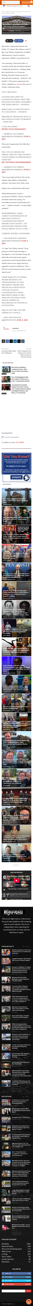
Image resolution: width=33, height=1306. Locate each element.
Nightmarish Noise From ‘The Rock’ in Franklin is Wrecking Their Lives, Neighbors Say (21, 1145)
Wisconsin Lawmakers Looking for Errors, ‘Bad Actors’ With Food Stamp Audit (15, 500)
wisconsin (12, 30)
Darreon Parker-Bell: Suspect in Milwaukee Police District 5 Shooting (21, 1055)
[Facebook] (7, 341)
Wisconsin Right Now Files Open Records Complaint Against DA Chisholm (20, 1217)
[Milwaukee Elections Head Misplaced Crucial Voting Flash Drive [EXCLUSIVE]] (6, 980)
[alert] (16, 437)
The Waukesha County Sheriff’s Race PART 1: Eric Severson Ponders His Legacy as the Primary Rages (15, 800)
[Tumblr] (23, 341)
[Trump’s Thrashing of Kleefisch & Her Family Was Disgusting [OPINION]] (6, 1047)
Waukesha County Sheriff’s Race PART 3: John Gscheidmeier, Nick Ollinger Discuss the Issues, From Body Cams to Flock (16, 761)
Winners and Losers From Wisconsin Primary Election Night (15, 707)
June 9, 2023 (22, 320)
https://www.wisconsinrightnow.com (19, 330)
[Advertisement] (16, 414)
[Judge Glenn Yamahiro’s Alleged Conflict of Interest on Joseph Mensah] (6, 1192)
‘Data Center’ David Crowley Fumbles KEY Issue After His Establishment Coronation (15, 631)
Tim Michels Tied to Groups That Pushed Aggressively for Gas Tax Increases (21, 1082)
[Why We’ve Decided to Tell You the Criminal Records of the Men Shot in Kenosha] (6, 952)
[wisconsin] (5, 30)
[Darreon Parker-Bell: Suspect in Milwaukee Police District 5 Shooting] (6, 1056)
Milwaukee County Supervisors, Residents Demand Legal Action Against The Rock (21, 1127)
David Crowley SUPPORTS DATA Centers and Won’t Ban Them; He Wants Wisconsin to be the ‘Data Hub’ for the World (16, 668)
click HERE (20, 442)
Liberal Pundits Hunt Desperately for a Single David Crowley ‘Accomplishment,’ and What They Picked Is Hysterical (16, 650)
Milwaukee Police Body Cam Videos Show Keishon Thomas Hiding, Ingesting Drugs (20, 1008)
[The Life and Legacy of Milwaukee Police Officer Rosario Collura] (6, 1201)
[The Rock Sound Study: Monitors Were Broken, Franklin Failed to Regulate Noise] (6, 1137)
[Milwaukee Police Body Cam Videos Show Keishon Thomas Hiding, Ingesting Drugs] (6, 1009)
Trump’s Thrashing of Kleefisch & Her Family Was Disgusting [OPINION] (21, 1046)
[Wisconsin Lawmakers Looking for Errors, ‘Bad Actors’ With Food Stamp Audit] (6, 369)
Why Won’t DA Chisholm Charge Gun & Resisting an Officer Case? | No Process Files (21, 1209)
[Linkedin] (15, 341)
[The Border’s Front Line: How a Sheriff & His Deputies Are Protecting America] (6, 1102)
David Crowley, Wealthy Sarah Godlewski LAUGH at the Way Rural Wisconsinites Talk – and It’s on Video (15, 688)
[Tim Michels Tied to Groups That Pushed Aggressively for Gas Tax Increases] (6, 1083)
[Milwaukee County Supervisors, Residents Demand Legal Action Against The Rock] (6, 1128)
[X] (11, 341)
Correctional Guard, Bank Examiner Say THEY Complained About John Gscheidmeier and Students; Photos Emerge (16, 743)
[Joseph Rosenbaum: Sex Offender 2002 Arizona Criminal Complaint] (6, 961)
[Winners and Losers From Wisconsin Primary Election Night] (16, 703)
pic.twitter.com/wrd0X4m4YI (16, 162)
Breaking (8, 11)
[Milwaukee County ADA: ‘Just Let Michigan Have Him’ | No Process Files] (6, 1227)
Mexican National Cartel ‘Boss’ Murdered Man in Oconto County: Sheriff (21, 1110)
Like (29, 1273)
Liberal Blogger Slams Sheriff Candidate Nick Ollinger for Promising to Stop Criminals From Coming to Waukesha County (15, 818)
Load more (15, 865)
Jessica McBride (6, 542)
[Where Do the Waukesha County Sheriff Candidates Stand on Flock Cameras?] (16, 853)
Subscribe (27, 1284)
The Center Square (7, 504)
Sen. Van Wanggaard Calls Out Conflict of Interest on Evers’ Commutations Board (20, 379)
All (23, 946)
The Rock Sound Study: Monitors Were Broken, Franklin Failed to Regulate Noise (21, 1136)
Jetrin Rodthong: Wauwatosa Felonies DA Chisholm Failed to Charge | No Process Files (20, 1183)
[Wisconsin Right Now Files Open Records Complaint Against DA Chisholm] (6, 1218)
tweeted (19, 84)
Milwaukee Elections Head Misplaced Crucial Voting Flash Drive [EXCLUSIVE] (20, 979)
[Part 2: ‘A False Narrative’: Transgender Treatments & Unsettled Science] (6, 1154)
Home (3, 11)
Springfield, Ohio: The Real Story (21, 1117)
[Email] (19, 341)
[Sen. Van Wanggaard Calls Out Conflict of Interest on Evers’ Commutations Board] (6, 379)
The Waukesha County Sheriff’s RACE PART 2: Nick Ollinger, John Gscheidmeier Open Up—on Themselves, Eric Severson (16, 780)
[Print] (3, 341)
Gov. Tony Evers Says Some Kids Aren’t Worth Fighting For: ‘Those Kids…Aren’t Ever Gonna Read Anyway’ (16, 575)
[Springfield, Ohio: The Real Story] (6, 1120)
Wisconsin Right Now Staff (9, 579)
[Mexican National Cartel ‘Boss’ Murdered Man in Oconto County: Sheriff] (6, 1111)
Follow (28, 1277)
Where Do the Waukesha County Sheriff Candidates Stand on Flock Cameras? (14, 856)
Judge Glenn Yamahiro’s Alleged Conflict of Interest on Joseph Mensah (21, 1192)
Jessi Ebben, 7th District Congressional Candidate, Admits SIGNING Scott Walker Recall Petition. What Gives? (16, 837)
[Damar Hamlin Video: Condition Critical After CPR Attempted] (6, 1018)
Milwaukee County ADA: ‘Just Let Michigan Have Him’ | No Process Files (21, 1226)
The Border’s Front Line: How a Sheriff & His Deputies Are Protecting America (20, 1101)
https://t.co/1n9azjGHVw (14, 129)
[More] (26, 40)
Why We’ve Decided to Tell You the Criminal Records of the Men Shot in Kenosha (21, 951)
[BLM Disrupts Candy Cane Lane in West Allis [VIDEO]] (6, 1064)
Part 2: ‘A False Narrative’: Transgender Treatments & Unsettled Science (19, 1153)
